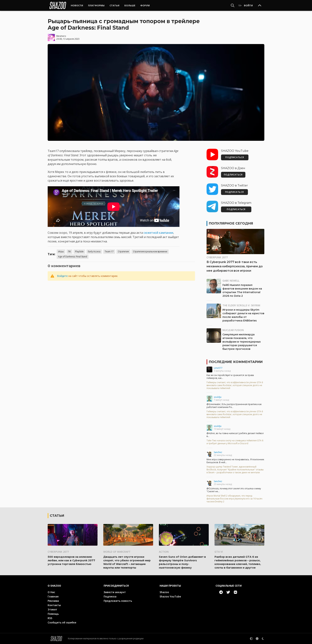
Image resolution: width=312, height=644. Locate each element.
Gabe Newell (230, 280)
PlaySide (79, 251)
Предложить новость (118, 600)
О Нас (51, 592)
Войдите (62, 276)
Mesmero (61, 36)
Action (164, 551)
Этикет (52, 609)
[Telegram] (221, 592)
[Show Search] (232, 5)
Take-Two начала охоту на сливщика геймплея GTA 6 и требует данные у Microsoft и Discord (235, 442)
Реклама (53, 600)
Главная (53, 596)
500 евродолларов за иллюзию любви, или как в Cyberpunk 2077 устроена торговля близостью (71, 560)
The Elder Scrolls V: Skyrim (241, 305)
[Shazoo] (57, 5)
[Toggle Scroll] (259, 5)
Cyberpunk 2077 (217, 257)
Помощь (53, 613)
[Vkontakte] (235, 592)
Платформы (96, 5)
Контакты (54, 605)
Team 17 (109, 251)
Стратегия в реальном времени (150, 251)
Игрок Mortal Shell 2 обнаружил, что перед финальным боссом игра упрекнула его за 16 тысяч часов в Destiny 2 (234, 498)
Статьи (114, 5)
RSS (50, 618)
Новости (77, 5)
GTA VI (218, 551)
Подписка (110, 596)
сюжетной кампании (158, 233)
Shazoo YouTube (170, 596)
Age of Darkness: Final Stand (72, 256)
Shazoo (164, 592)
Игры (61, 251)
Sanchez (218, 452)
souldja (217, 397)
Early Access (94, 251)
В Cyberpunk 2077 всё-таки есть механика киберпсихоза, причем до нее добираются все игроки (235, 266)
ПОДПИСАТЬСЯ (234, 157)
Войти (248, 5)
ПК (69, 251)
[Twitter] (228, 592)
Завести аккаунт (115, 592)
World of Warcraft (117, 551)
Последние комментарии (236, 362)
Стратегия (123, 251)
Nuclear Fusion (233, 330)
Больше (129, 5)
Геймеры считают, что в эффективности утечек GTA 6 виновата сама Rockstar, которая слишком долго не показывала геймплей (235, 385)
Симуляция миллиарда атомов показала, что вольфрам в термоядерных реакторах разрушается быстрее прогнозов (241, 342)
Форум (145, 5)
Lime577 (218, 367)
